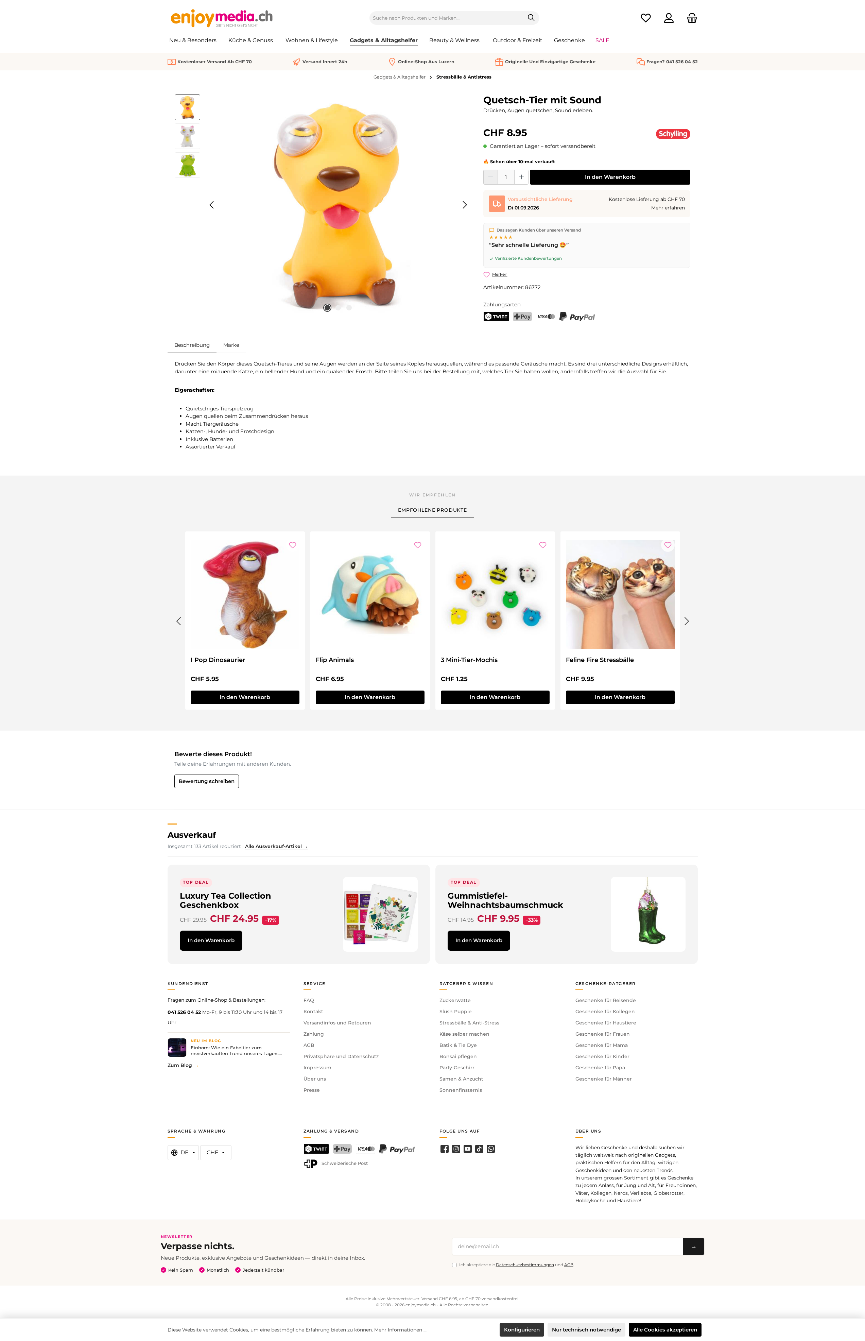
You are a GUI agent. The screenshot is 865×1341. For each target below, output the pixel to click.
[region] (322, 205)
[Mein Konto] (669, 18)
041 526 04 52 (184, 1012)
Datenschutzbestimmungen (525, 1264)
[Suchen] (531, 18)
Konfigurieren (522, 1329)
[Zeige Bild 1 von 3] (327, 307)
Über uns (315, 1079)
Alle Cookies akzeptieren (665, 1329)
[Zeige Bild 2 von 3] (338, 307)
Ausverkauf (192, 835)
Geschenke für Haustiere (605, 1022)
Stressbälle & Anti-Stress (469, 1022)
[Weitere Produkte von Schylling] (673, 134)
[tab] (192, 345)
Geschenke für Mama (601, 1045)
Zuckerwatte (455, 1000)
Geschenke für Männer (603, 1079)
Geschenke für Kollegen (605, 1011)
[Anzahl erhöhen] (521, 177)
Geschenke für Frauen (602, 1034)
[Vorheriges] (212, 205)
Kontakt (313, 1011)
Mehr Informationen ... (400, 1330)
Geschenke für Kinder (602, 1056)
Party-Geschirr (456, 1067)
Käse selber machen (464, 1034)
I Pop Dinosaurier (218, 660)
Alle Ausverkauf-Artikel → (276, 846)
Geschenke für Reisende (605, 1000)
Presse (312, 1090)
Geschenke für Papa (600, 1067)
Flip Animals (335, 660)
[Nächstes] (465, 205)
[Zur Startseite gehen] (222, 18)
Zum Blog (180, 1065)
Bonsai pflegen (458, 1056)
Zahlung (314, 1034)
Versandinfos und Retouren (337, 1022)
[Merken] (292, 545)
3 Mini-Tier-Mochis (469, 660)
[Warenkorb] (690, 18)
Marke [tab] (231, 345)
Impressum (317, 1067)
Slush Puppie (455, 1011)
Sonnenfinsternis (460, 1090)
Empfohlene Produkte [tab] (432, 510)
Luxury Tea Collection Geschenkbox (225, 900)
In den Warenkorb (610, 177)
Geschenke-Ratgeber (605, 983)
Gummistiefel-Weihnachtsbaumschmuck (505, 900)
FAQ (309, 1000)
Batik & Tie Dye (458, 1045)
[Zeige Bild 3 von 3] (349, 307)
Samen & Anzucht (461, 1079)
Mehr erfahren (668, 208)
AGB (309, 1045)
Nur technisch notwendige (586, 1329)
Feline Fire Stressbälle (600, 660)
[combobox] (446, 18)
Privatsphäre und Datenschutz (341, 1056)
